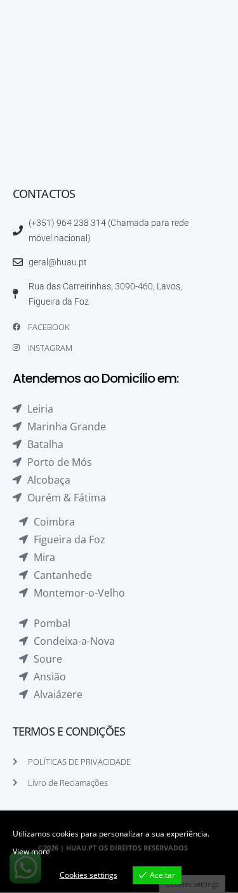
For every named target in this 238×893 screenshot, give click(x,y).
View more (31, 851)
